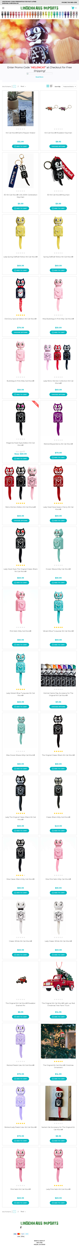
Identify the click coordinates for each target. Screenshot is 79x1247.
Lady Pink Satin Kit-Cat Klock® (58, 1189)
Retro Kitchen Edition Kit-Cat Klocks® (20, 507)
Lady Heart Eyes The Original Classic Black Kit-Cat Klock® (21, 570)
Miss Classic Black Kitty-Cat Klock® (20, 879)
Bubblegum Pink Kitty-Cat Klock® (20, 381)
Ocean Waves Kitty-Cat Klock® (58, 569)
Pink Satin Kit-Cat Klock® (20, 1189)
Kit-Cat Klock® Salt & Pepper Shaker (20, 133)
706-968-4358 (72, 2)
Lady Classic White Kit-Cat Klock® (58, 941)
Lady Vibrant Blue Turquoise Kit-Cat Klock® (20, 694)
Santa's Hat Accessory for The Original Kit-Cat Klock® (58, 1128)
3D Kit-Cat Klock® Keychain (58, 195)
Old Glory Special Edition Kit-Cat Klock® (21, 319)
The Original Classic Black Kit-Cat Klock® (58, 755)
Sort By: (58, 86)
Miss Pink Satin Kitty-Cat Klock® (58, 879)
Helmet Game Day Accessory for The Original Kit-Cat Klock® (58, 694)
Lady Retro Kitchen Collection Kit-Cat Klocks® (58, 382)
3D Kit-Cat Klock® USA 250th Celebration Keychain (20, 196)
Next (23, 86)
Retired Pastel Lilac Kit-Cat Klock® (20, 1065)
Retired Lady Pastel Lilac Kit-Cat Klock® (21, 1127)
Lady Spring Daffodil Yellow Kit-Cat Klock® (20, 257)
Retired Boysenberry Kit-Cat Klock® (58, 444)
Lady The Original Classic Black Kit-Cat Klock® (20, 818)
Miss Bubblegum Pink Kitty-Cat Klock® (58, 319)
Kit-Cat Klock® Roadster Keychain (58, 133)
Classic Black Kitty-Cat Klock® (58, 817)
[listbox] (69, 86)
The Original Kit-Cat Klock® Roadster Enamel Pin (20, 1004)
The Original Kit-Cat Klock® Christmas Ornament (58, 1066)
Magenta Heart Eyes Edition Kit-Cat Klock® (20, 444)
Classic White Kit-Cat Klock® (20, 941)
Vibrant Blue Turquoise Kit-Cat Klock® (58, 631)
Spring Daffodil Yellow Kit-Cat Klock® (58, 257)
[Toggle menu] (9, 8)
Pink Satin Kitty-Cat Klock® (20, 631)
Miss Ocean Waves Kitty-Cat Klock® (20, 755)
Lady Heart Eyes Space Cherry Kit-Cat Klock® (58, 508)
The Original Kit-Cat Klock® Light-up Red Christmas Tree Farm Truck (58, 1004)
